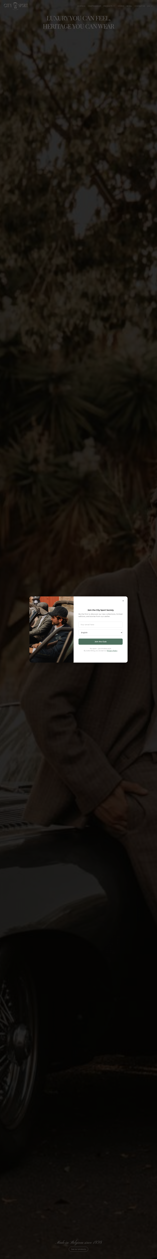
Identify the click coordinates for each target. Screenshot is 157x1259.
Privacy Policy (112, 651)
